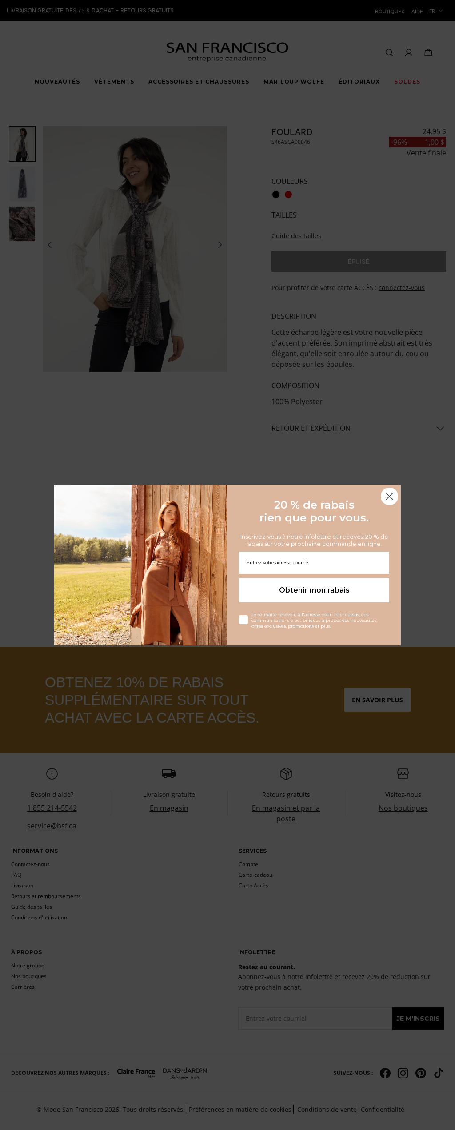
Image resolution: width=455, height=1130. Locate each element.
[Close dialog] (389, 496)
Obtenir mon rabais (314, 590)
